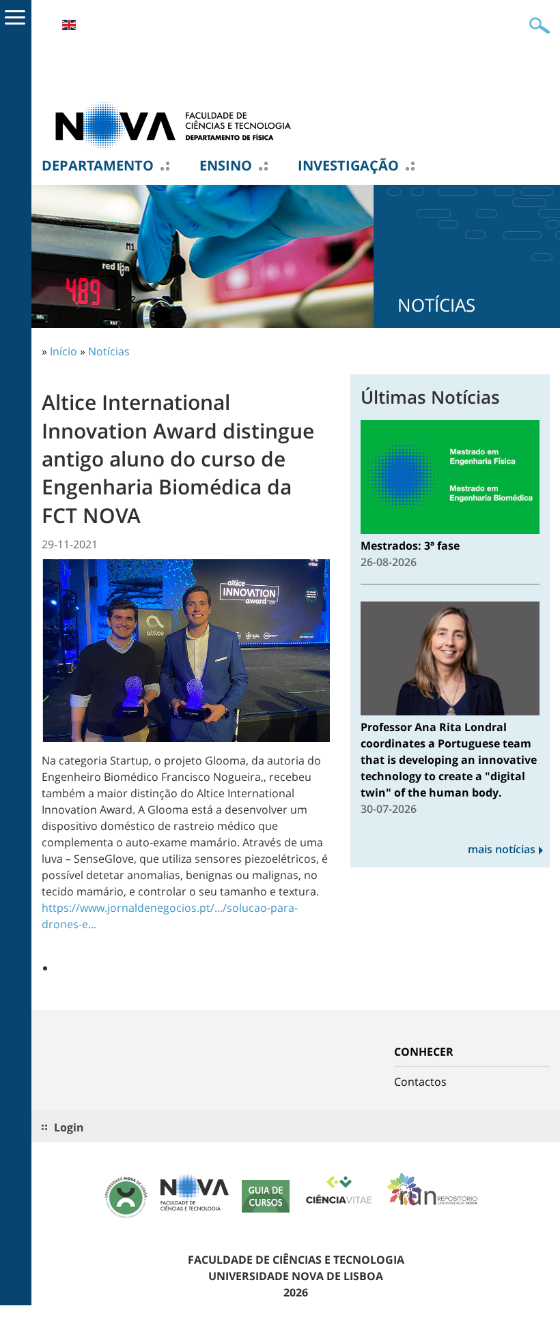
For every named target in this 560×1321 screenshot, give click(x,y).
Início (63, 351)
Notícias (109, 351)
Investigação (348, 166)
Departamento (98, 166)
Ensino (225, 166)
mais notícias (501, 849)
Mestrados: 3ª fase (410, 545)
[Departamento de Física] (178, 124)
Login (69, 1127)
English (69, 25)
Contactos (420, 1081)
